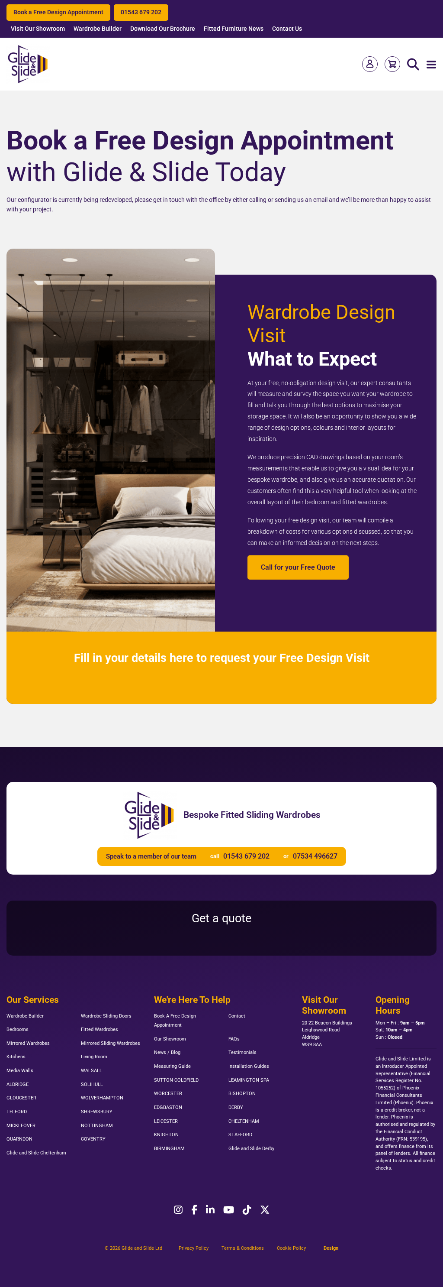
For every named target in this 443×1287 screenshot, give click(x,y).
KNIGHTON (166, 1135)
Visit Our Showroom (38, 28)
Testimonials (242, 1052)
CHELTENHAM (243, 1121)
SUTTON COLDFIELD (176, 1080)
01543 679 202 (141, 12)
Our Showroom (170, 1039)
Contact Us (287, 28)
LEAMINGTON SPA (248, 1080)
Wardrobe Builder (98, 28)
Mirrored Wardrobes (28, 1043)
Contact (236, 1016)
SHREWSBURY (96, 1112)
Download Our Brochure (162, 28)
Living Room (94, 1057)
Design (331, 1248)
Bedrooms (17, 1029)
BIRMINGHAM (169, 1148)
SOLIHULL (92, 1084)
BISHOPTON (242, 1093)
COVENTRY (93, 1139)
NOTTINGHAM (97, 1125)
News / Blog (167, 1052)
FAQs (234, 1039)
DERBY (235, 1107)
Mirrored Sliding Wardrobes (110, 1043)
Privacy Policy (194, 1248)
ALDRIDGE (17, 1084)
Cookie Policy (291, 1248)
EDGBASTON (168, 1107)
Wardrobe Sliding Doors (106, 1016)
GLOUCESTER (21, 1098)
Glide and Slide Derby (251, 1148)
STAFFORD (240, 1135)
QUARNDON (19, 1139)
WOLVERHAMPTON (102, 1098)
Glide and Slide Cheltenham (36, 1153)
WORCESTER (168, 1093)
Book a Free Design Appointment (58, 12)
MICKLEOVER (20, 1125)
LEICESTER (166, 1121)
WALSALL (91, 1070)
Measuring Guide (172, 1066)
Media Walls (19, 1070)
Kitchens (16, 1057)
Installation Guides (248, 1066)
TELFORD (16, 1112)
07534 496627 (315, 856)
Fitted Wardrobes (99, 1029)
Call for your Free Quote (298, 567)
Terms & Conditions (243, 1248)
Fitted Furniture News (233, 28)
